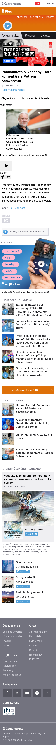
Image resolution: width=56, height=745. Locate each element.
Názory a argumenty (13, 89)
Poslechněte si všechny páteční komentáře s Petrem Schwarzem (34, 453)
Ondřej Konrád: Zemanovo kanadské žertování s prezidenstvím (33, 408)
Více (45, 35)
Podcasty (8, 670)
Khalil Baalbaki (21, 145)
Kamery (50, 17)
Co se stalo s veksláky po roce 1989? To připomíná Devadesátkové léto (32, 372)
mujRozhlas (8, 242)
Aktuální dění (11, 35)
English (6, 736)
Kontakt (33, 650)
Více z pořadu (13, 400)
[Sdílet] (8, 177)
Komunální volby (12, 636)
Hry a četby (11, 251)
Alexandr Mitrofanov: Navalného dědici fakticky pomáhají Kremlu (32, 423)
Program (22, 17)
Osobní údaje (21, 733)
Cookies (7, 733)
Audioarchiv (36, 17)
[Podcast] (3, 177)
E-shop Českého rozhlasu (22, 468)
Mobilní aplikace (12, 674)
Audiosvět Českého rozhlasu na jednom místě (25, 292)
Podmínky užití (38, 733)
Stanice (7, 641)
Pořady (8, 271)
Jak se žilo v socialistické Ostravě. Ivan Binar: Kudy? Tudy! (33, 324)
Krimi (7, 257)
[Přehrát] (6, 166)
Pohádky (9, 264)
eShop (6, 645)
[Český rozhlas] (11, 3)
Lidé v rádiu (36, 641)
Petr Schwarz (17, 207)
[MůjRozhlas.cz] (6, 105)
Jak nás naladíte (38, 631)
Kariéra (33, 645)
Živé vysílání (11, 277)
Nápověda (35, 636)
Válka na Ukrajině (12, 631)
